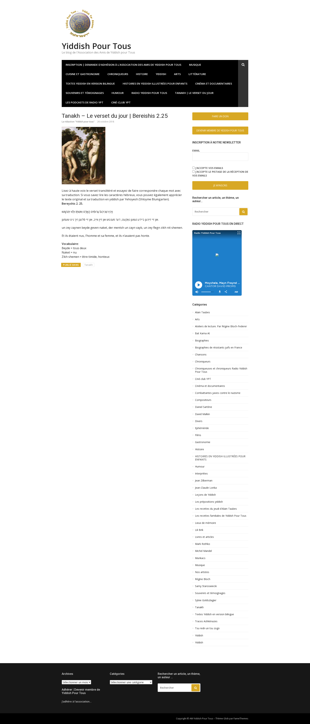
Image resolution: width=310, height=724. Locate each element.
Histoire (199, 449)
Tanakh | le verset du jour (194, 93)
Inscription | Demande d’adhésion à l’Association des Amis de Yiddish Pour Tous (123, 64)
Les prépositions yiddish (209, 501)
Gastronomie (202, 442)
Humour (118, 93)
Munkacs (200, 558)
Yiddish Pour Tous (96, 45)
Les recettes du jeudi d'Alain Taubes (216, 508)
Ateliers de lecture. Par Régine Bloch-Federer (221, 326)
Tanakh (88, 264)
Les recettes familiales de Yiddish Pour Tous (220, 515)
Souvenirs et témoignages (85, 93)
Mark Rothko (202, 544)
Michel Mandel (203, 551)
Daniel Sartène (203, 407)
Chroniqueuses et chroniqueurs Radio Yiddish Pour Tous (221, 370)
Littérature (197, 74)
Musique (195, 64)
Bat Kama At (202, 333)
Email (196, 150)
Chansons (200, 354)
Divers (198, 421)
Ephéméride (202, 428)
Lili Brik (199, 530)
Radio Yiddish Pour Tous (149, 93)
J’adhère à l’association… (76, 701)
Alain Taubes (202, 312)
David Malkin (202, 414)
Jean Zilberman (203, 480)
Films (198, 435)
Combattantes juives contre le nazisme (217, 393)
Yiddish (199, 635)
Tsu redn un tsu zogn (207, 628)
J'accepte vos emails (209, 168)
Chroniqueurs (117, 74)
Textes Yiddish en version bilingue (90, 83)
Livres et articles (204, 537)
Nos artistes (202, 572)
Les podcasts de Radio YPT (84, 102)
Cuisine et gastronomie (83, 74)
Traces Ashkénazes (206, 621)
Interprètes (201, 473)
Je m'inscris (220, 185)
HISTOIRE (142, 74)
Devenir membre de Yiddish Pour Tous (220, 130)
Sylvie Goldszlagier (205, 600)
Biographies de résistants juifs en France (218, 347)
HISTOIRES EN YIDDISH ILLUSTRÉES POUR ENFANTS (155, 83)
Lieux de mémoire (205, 523)
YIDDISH (161, 74)
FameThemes (241, 718)
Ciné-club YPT (121, 102)
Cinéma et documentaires (213, 83)
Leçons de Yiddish (205, 494)
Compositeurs (203, 400)
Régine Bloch (202, 579)
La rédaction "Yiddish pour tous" (78, 121)
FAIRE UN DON (220, 116)
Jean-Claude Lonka (206, 487)
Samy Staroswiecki (206, 586)
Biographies (202, 340)
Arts (177, 74)
